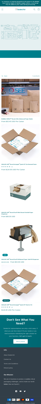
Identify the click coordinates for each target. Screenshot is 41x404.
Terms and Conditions (11, 363)
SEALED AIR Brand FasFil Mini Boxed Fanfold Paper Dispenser (17, 213)
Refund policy (8, 368)
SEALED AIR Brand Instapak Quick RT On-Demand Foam (19, 164)
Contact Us (7, 359)
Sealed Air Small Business (17, 403)
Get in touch (20, 341)
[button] (2, 9)
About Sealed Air (9, 355)
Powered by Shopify (30, 403)
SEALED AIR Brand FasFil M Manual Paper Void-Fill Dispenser (20, 259)
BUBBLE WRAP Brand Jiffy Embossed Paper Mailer (17, 119)
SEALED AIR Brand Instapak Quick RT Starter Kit (16, 305)
